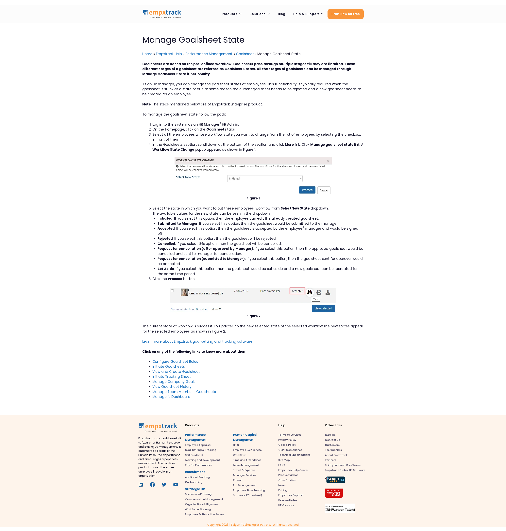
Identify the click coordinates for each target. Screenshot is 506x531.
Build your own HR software (343, 465)
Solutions (258, 14)
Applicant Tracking (197, 477)
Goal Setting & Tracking (200, 450)
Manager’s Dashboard (171, 396)
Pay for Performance (198, 465)
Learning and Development (202, 460)
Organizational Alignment (202, 504)
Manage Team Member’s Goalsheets (184, 391)
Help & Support (306, 14)
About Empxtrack (336, 455)
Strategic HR (195, 489)
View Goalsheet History (172, 386)
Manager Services (244, 475)
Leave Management (246, 465)
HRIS (236, 445)
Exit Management (244, 485)
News (281, 485)
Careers (330, 435)
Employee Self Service (247, 450)
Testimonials (333, 450)
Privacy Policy (287, 440)
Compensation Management (204, 499)
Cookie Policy (287, 445)
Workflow (239, 455)
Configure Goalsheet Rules (175, 361)
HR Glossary (286, 505)
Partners (330, 460)
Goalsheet (245, 54)
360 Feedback (194, 455)
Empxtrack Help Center (293, 470)
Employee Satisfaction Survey (204, 514)
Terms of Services (289, 435)
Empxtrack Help (169, 54)
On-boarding (193, 482)
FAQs (281, 465)
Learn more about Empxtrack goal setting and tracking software (197, 341)
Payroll (237, 480)
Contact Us (332, 440)
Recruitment (195, 472)
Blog (281, 14)
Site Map (284, 460)
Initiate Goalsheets (168, 366)
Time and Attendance (247, 460)
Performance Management (208, 54)
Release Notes (287, 500)
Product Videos (288, 475)
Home (147, 54)
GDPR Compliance (290, 450)
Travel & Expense (244, 470)
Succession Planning (198, 494)
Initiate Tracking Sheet (171, 376)
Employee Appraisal (198, 445)
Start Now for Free (345, 14)
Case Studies (286, 480)
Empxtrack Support (290, 495)
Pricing (282, 490)
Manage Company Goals (173, 381)
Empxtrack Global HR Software (345, 470)
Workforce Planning (198, 509)
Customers (332, 445)
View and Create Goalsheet (176, 371)
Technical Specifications (294, 455)
